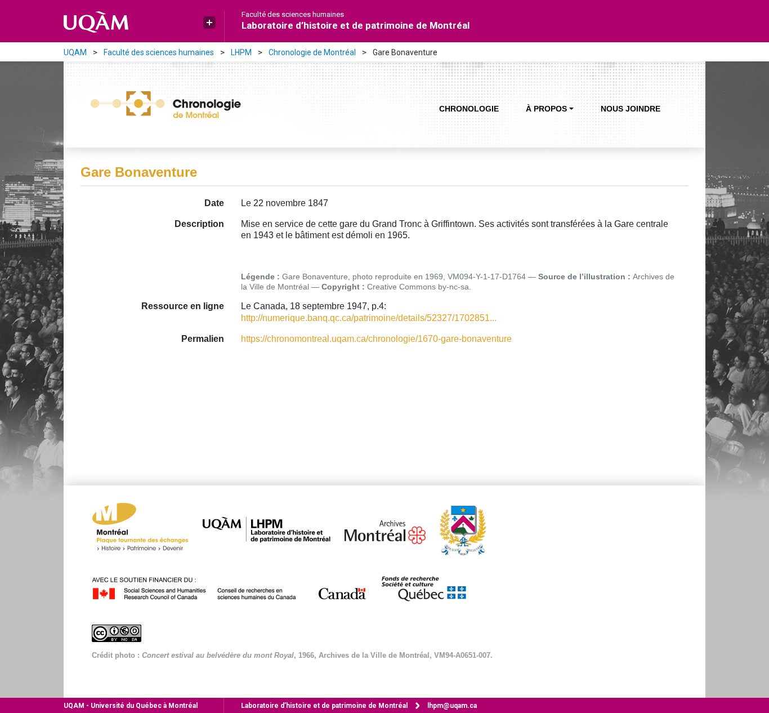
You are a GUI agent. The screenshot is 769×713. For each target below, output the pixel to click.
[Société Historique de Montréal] (468, 529)
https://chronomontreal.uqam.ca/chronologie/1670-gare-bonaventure (376, 339)
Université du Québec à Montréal (131, 706)
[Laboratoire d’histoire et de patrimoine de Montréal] (272, 529)
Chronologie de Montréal (312, 52)
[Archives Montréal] (391, 529)
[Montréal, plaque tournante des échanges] (146, 529)
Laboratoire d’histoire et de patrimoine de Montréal (356, 25)
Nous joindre (630, 108)
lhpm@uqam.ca (452, 706)
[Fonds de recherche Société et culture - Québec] (429, 586)
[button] (209, 22)
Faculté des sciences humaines (293, 14)
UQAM (75, 52)
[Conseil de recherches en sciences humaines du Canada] (235, 586)
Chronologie (469, 108)
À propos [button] (546, 108)
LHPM (241, 52)
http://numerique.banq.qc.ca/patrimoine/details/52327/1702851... (369, 318)
